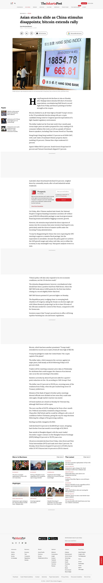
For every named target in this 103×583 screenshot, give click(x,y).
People (66, 560)
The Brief (54, 560)
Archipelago (14, 558)
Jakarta (13, 554)
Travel (79, 565)
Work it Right (68, 571)
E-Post (84, 7)
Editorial (54, 552)
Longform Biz (81, 554)
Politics (13, 552)
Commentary (55, 554)
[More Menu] (11, 3)
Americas (40, 554)
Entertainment (68, 554)
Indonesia (20, 7)
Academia (54, 562)
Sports (79, 567)
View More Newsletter (37, 206)
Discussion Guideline (76, 577)
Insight (53, 556)
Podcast (53, 566)
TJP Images (81, 569)
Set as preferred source (76, 33)
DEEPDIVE (56, 7)
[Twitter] (22, 543)
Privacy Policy (64, 196)
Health (66, 562)
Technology (67, 558)
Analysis (53, 558)
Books (66, 567)
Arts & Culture (68, 556)
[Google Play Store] (53, 538)
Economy (27, 552)
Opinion (54, 549)
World (35, 7)
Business (27, 7)
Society (13, 556)
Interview (54, 564)
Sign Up (64, 199)
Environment (68, 569)
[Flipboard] (25, 543)
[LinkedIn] (12, 543)
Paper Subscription (54, 577)
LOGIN (91, 3)
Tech (29, 13)
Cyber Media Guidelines (26, 577)
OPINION (42, 7)
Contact (37, 577)
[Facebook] (19, 543)
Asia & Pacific (41, 552)
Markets (26, 560)
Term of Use (87, 577)
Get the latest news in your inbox (73, 537)
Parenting (67, 564)
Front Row (65, 7)
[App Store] (43, 538)
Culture (67, 549)
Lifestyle (67, 552)
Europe (39, 556)
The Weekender (75, 7)
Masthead (15, 577)
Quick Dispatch (82, 552)
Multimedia (81, 563)
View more (60, 457)
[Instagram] (16, 543)
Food (66, 566)
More (79, 559)
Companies (27, 556)
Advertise (44, 577)
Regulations (27, 558)
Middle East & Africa (43, 558)
